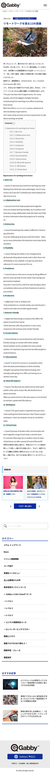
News (6, 551)
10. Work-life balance (20, 162)
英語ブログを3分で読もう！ (15, 643)
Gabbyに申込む (27, 756)
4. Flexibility (16, 142)
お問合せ (14, 763)
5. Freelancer (17, 145)
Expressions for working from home (20, 128)
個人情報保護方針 (33, 763)
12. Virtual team (18, 169)
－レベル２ (8, 608)
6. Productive (17, 149)
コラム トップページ (12, 545)
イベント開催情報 (11, 559)
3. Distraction (17, 138)
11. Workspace (18, 166)
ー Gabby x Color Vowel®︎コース (18, 594)
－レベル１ (8, 601)
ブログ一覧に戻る (25, 506)
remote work (21, 108)
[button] (14, 123)
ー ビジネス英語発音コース (15, 622)
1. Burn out (16, 131)
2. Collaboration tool (20, 135)
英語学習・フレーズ (12, 650)
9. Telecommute (18, 159)
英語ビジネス (9, 636)
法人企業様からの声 (12, 580)
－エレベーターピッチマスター (17, 629)
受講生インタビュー (12, 573)
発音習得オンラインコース (15, 587)
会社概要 (22, 763)
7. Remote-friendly (19, 152)
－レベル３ (8, 615)
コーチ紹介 (8, 566)
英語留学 (7, 657)
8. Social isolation (19, 155)
